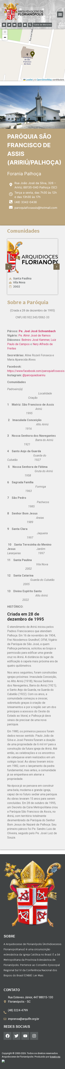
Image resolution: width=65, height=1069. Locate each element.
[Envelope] (25, 25)
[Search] (30, 25)
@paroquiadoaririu (34, 375)
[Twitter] (9, 25)
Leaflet (29, 79)
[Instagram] (20, 25)
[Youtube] (14, 25)
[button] (60, 14)
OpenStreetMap (44, 79)
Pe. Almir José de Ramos (34, 335)
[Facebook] (4, 25)
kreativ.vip (55, 1056)
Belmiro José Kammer (35, 340)
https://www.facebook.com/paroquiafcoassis (35, 371)
